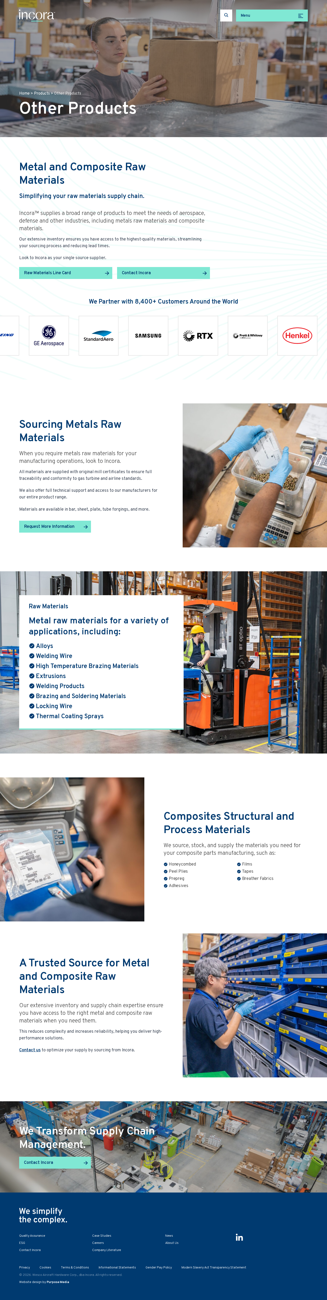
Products (42, 93)
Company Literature (106, 1250)
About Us (172, 1243)
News (169, 1236)
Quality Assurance (32, 1236)
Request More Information (49, 527)
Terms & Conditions (75, 1268)
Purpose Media (58, 1282)
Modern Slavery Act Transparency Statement (213, 1268)
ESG (22, 1243)
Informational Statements (117, 1268)
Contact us (30, 1050)
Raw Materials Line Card (47, 273)
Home (24, 93)
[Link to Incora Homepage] (37, 15)
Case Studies (101, 1236)
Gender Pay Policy (159, 1268)
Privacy (24, 1268)
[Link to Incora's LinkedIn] (239, 1237)
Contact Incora (136, 273)
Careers (98, 1243)
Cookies (45, 1268)
